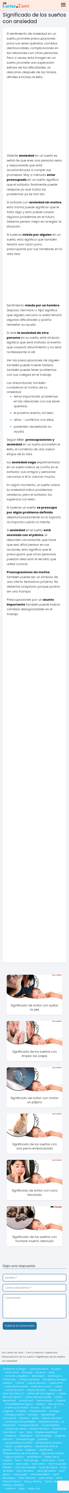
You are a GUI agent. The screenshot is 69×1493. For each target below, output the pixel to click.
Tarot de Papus (48, 1467)
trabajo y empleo (13, 1485)
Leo (21, 1432)
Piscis (8, 1446)
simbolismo (34, 1456)
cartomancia (44, 1400)
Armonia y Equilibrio (17, 1376)
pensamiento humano (18, 1442)
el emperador (37, 1411)
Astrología (38, 1376)
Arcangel (27, 1372)
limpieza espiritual (46, 1432)
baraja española (29, 1379)
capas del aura (36, 1383)
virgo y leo (34, 1488)
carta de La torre (41, 1386)
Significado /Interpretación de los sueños (28, 1451)
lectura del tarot (39, 1428)
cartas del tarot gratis (38, 1397)
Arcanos (41, 1372)
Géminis (24, 1418)
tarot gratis (20, 1474)
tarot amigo (31, 1460)
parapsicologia (25, 1439)
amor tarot (11, 1372)
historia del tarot (52, 1418)
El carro (46, 1407)
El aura (35, 1407)
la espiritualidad (28, 1425)
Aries (51, 1372)
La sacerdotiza (50, 1425)
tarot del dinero (46, 1471)
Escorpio (33, 1414)
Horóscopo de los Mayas (20, 1421)
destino (40, 1404)
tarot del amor (25, 1471)
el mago (54, 1411)
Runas (18, 1449)
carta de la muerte (16, 1386)
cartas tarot (26, 1400)
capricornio (56, 1383)
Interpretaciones (48, 1421)
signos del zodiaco (52, 1453)
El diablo (21, 1411)
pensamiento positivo (49, 1442)
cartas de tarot (14, 1390)
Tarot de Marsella (25, 1467)
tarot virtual (46, 1478)
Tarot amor (48, 1460)
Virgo (22, 1488)
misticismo (26, 1435)
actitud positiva (38, 1369)
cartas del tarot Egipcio (41, 1393)
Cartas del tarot (36, 1390)
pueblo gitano (23, 1446)
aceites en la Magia (14, 1369)
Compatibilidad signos (19, 1404)
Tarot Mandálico (40, 1474)
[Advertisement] (34, 117)
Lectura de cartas (15, 1428)
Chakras (60, 1400)
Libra (29, 1432)
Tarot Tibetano (27, 1478)
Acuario (56, 1369)
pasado (43, 1439)
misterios (10, 1435)
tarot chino (38, 1464)
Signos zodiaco (14, 1456)
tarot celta (22, 1464)
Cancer (19, 1383)
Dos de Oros (55, 1404)
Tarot (18, 1460)
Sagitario (30, 1449)
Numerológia (43, 1435)
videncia (10, 1488)
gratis (35, 1418)
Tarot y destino (33, 1481)
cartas (58, 1386)
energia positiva (15, 1414)
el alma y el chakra (16, 1407)
